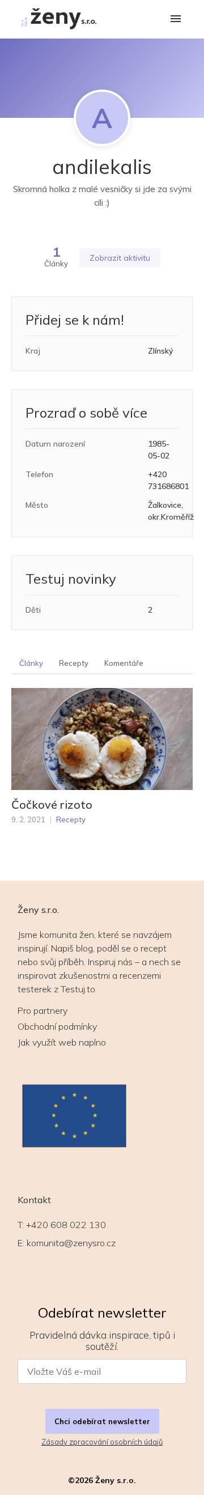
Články (31, 663)
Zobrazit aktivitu (120, 258)
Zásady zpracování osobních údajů (102, 1441)
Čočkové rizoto (51, 804)
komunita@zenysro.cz (71, 1242)
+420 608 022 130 (66, 1224)
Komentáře (123, 663)
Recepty (73, 663)
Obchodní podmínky (57, 1026)
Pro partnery (42, 1010)
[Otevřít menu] (175, 19)
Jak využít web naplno (62, 1042)
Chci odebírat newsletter (102, 1421)
